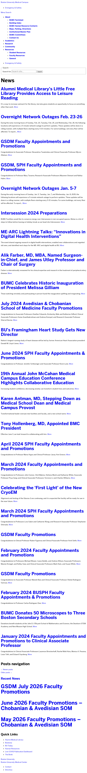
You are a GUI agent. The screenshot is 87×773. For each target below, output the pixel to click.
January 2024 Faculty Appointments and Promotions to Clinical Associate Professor (43, 641)
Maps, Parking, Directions (20, 29)
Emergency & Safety (13, 8)
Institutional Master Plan (19, 32)
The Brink (9, 754)
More (16, 107)
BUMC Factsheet (16, 20)
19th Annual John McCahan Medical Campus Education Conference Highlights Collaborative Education (38, 378)
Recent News (10, 678)
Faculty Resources (17, 55)
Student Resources (17, 52)
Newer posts (7, 669)
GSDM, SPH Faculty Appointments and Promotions (41, 167)
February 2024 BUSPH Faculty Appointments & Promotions (32, 595)
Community (10, 47)
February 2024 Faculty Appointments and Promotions (40, 553)
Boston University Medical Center (14, 762)
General (12, 58)
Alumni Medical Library (14, 740)
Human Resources (12, 749)
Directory (8, 770)
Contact (8, 767)
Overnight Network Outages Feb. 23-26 (41, 117)
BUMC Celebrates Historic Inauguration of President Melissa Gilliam (42, 285)
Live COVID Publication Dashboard (18, 751)
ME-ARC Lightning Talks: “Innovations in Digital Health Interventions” (43, 234)
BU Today (9, 746)
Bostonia (8, 743)
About (7, 17)
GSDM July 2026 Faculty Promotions (31, 689)
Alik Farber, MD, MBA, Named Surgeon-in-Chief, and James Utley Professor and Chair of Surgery (42, 259)
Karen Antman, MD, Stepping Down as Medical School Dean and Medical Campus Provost (40, 403)
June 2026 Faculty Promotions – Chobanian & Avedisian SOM (41, 706)
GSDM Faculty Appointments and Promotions (35, 144)
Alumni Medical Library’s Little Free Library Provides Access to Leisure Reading (38, 93)
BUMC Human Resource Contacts (23, 26)
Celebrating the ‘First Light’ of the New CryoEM (41, 490)
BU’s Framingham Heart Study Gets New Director (43, 332)
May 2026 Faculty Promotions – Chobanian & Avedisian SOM (41, 722)
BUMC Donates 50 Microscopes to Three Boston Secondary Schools (43, 615)
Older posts (6, 672)
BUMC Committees (17, 35)
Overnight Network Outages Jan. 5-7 (38, 188)
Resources (9, 49)
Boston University (8, 759)
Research (9, 44)
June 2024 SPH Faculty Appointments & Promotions (43, 355)
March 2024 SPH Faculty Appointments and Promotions (42, 513)
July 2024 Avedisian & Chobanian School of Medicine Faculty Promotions (41, 306)
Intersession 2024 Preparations (34, 213)
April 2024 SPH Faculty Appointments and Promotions (41, 446)
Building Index (15, 23)
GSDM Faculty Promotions (28, 534)
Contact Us (14, 38)
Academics (9, 41)
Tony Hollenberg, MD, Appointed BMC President (40, 426)
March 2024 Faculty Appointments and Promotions (41, 467)
